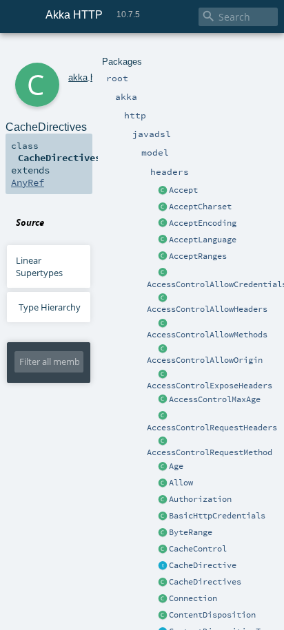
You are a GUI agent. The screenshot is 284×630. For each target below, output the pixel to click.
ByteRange (190, 532)
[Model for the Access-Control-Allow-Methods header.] (162, 323)
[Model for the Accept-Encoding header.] (162, 223)
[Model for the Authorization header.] (162, 499)
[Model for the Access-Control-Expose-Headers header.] (162, 374)
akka (78, 77)
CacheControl (198, 549)
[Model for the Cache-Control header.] (162, 549)
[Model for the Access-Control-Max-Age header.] (162, 400)
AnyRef (27, 182)
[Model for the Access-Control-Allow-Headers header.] (162, 298)
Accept (183, 190)
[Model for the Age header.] (162, 466)
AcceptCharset (200, 206)
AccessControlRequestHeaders (212, 427)
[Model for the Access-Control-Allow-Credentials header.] (162, 273)
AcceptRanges (198, 256)
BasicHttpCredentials (217, 516)
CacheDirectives (205, 582)
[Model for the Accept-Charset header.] (162, 207)
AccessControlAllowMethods (207, 334)
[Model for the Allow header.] (162, 483)
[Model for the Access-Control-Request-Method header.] (162, 441)
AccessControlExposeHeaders (209, 385)
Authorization (200, 499)
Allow (181, 482)
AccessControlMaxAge (215, 399)
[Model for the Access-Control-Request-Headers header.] (162, 416)
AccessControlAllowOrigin (205, 360)
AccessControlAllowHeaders (207, 309)
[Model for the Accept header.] (162, 190)
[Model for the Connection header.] (162, 599)
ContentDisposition (212, 615)
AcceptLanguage (202, 239)
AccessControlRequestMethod (209, 452)
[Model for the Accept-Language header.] (162, 240)
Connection (193, 598)
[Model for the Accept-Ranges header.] (162, 256)
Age (176, 466)
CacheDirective (202, 565)
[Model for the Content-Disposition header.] (162, 615)
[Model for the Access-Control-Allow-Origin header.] (162, 349)
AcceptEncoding (202, 223)
